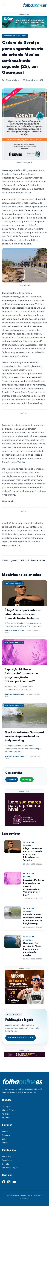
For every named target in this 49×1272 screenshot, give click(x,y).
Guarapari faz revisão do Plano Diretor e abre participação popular (32, 949)
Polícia (5, 1142)
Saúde (5, 1139)
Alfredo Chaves (8, 1110)
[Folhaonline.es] (35, 5)
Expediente (7, 1160)
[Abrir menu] (5, 5)
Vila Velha (6, 1117)
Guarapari (6, 1106)
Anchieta (6, 1114)
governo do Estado (20, 560)
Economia (6, 1135)
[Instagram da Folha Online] (8, 1181)
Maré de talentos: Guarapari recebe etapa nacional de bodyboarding (24, 736)
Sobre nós (6, 1156)
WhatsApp (26, 779)
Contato (5, 1164)
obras (42, 560)
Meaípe (34, 560)
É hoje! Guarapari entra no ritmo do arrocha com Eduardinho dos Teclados (23, 614)
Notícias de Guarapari (15, 36)
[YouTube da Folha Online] (14, 1181)
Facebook (11, 779)
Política (5, 1131)
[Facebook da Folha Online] (3, 1181)
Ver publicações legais (21, 1038)
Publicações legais (10, 1167)
